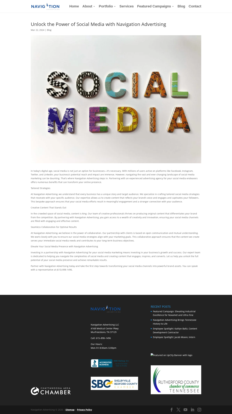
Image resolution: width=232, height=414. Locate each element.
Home (74, 6)
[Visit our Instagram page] (199, 410)
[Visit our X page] (178, 410)
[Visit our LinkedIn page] (192, 410)
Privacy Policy (84, 409)
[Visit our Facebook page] (171, 410)
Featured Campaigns (154, 6)
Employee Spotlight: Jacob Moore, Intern (174, 337)
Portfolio (106, 6)
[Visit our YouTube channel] (185, 410)
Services (126, 6)
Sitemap (69, 409)
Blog (181, 6)
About (87, 6)
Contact (195, 6)
